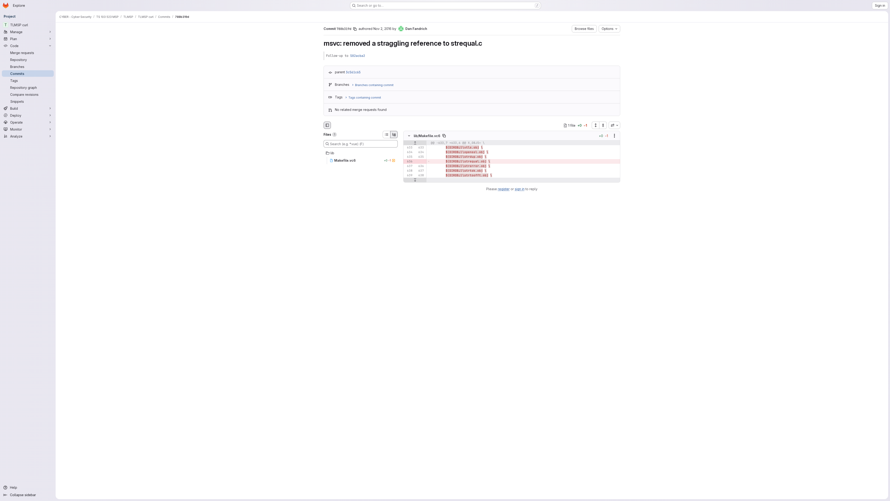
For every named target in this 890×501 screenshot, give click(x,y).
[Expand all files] (595, 125)
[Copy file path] (444, 136)
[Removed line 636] (409, 161)
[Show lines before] (415, 143)
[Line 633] (409, 147)
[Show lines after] (415, 180)
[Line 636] (420, 166)
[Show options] (614, 136)
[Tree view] (394, 134)
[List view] (386, 134)
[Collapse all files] (603, 125)
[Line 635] (409, 157)
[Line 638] (409, 171)
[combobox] (614, 125)
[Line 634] (409, 152)
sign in (519, 189)
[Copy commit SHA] (355, 29)
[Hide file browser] (327, 125)
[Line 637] (409, 166)
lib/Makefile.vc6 (427, 136)
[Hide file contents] (409, 136)
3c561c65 (353, 72)
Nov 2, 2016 (382, 29)
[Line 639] (409, 175)
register (504, 189)
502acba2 (357, 56)
